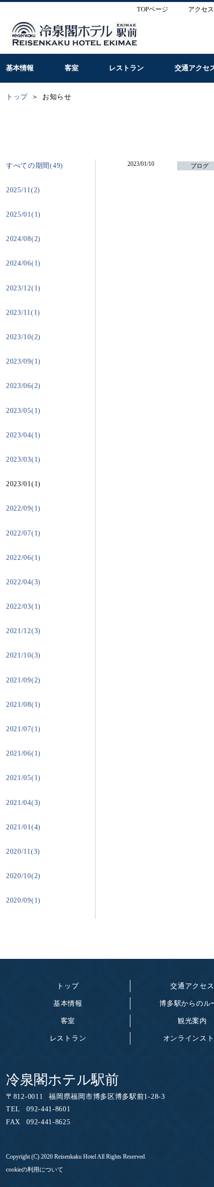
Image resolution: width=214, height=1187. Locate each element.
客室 (68, 1021)
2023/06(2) (23, 386)
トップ (68, 986)
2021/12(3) (23, 631)
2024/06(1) (23, 263)
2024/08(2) (23, 239)
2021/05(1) (23, 778)
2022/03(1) (23, 606)
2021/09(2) (23, 680)
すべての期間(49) (34, 165)
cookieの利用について (34, 1169)
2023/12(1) (23, 288)
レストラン (68, 1038)
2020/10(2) (23, 876)
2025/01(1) (23, 214)
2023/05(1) (23, 410)
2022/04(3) (23, 582)
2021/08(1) (23, 704)
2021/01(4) (23, 827)
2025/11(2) (23, 190)
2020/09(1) (23, 900)
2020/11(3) (23, 851)
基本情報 (68, 1003)
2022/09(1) (23, 508)
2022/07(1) (23, 533)
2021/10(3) (23, 655)
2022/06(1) (23, 557)
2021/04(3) (23, 802)
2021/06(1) (23, 753)
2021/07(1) (23, 729)
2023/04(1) (23, 435)
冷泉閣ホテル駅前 (62, 1079)
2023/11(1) (23, 312)
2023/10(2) (23, 337)
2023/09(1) (23, 361)
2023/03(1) (23, 459)
